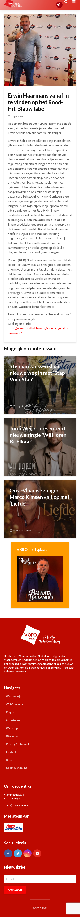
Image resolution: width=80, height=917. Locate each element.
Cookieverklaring (16, 768)
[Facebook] (8, 853)
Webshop (12, 728)
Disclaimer (12, 736)
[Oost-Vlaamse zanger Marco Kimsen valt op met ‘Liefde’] (40, 508)
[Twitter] (18, 853)
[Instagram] (27, 853)
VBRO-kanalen (15, 704)
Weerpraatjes (14, 696)
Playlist (11, 712)
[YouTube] (37, 853)
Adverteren (13, 720)
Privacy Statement (17, 744)
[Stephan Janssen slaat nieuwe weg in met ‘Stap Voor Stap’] (40, 384)
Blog (9, 760)
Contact (11, 752)
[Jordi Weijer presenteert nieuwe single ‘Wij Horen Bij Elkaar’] (40, 446)
